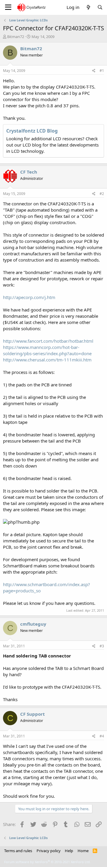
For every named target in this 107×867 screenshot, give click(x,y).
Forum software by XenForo (47, 862)
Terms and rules (18, 850)
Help (69, 850)
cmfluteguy (33, 624)
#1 (102, 70)
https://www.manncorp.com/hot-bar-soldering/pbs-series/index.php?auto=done (47, 350)
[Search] (100, 7)
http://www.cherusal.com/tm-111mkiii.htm (47, 360)
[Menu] (8, 7)
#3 (102, 646)
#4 (102, 736)
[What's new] (88, 7)
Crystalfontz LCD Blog (32, 131)
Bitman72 (15, 36)
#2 (102, 193)
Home (83, 850)
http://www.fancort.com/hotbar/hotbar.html (48, 341)
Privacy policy (49, 850)
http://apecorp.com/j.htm (29, 297)
